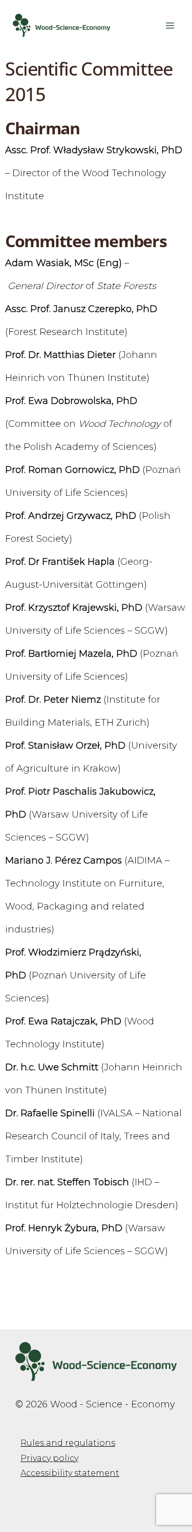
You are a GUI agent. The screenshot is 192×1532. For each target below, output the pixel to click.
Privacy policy (49, 1458)
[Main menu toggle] (170, 25)
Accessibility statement (69, 1473)
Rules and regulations (67, 1443)
